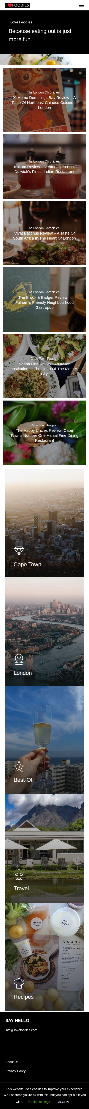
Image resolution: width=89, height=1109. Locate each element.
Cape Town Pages (43, 358)
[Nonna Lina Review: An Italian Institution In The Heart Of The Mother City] (44, 366)
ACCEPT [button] (64, 1102)
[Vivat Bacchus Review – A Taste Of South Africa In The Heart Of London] (44, 233)
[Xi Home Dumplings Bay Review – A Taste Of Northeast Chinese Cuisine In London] (44, 100)
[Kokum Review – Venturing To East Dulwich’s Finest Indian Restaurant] (44, 166)
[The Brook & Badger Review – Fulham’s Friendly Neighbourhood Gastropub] (44, 299)
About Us (12, 1062)
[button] (81, 5)
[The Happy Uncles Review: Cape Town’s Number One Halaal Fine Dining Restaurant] (44, 433)
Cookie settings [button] (39, 1102)
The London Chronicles (43, 92)
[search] (72, 5)
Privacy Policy (15, 1071)
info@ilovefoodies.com (21, 1030)
